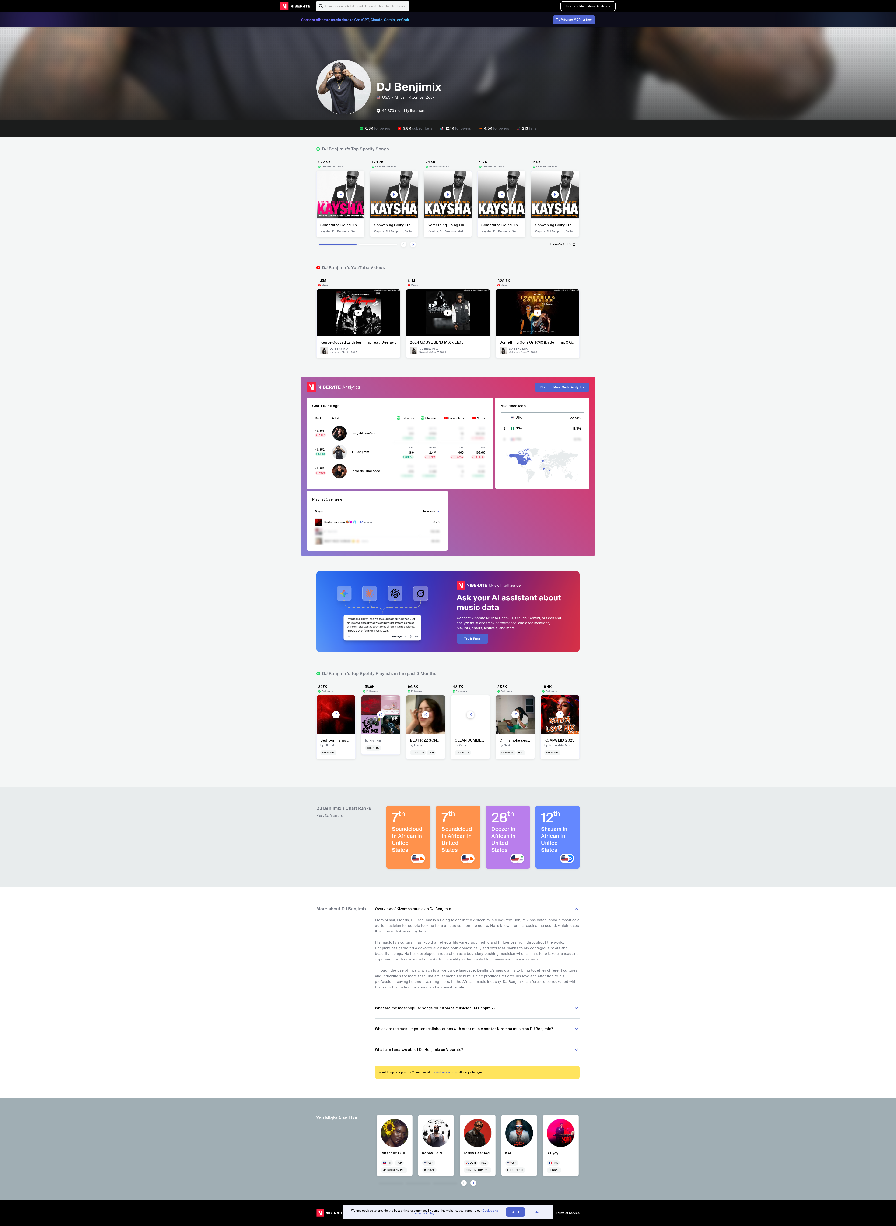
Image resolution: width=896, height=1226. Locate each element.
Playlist (319, 511)
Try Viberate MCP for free (574, 19)
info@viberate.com (444, 1072)
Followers (407, 418)
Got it (515, 1212)
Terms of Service (568, 1213)
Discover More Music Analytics (588, 6)
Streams (430, 418)
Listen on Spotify (560, 244)
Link (362, 522)
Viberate (295, 6)
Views (481, 418)
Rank (318, 418)
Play (340, 194)
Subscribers (456, 418)
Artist (335, 418)
